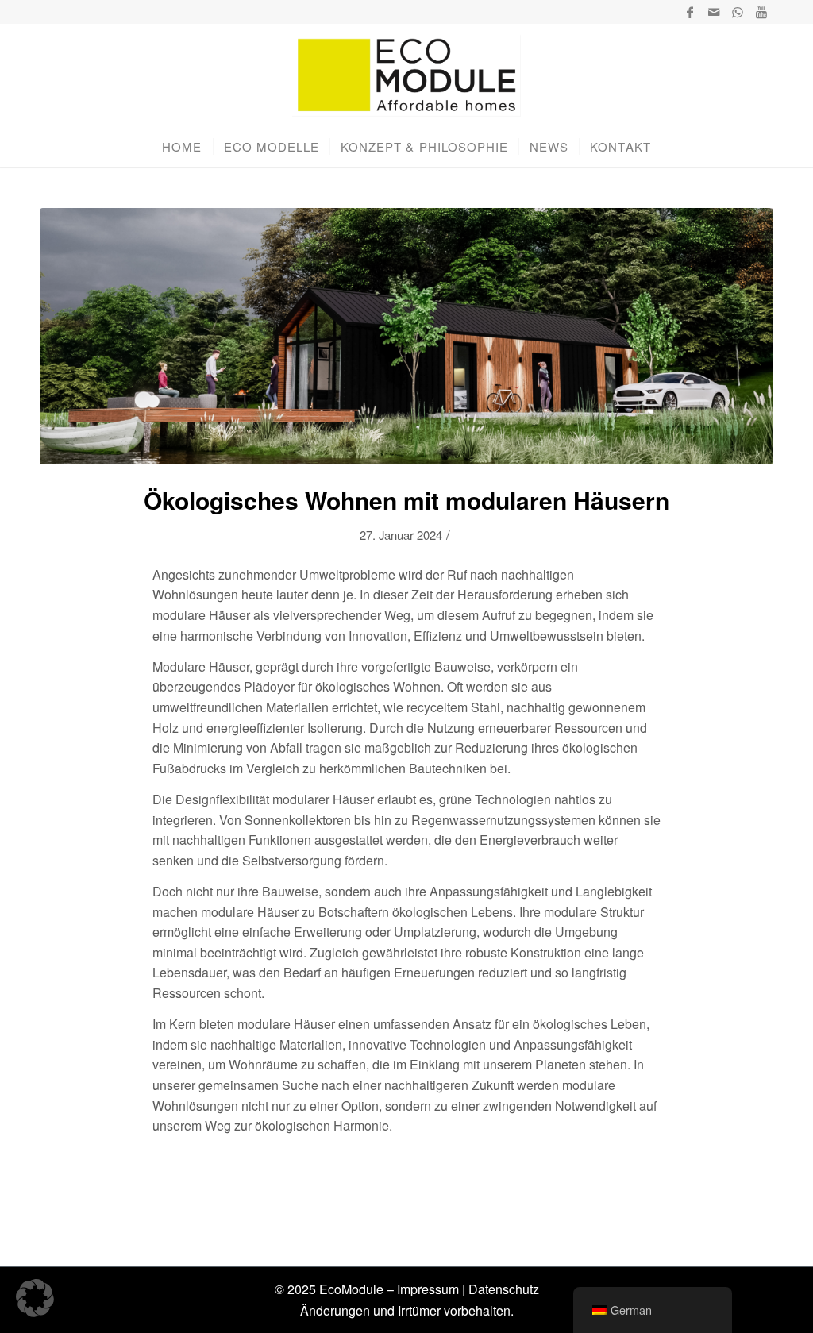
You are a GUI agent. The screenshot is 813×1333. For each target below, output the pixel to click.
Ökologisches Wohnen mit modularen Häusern (406, 500)
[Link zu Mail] (713, 12)
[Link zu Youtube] (761, 12)
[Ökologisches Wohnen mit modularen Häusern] (406, 336)
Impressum (428, 1289)
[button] (35, 1298)
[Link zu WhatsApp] (737, 12)
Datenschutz (503, 1289)
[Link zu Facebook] (689, 12)
